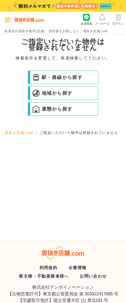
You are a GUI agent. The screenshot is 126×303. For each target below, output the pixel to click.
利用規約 (49, 267)
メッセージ (102, 23)
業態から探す (57, 108)
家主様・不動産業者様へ (44, 276)
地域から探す (57, 93)
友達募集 (86, 23)
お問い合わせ (93, 276)
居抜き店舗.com (19, 133)
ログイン (118, 23)
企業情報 (78, 267)
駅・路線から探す (62, 77)
